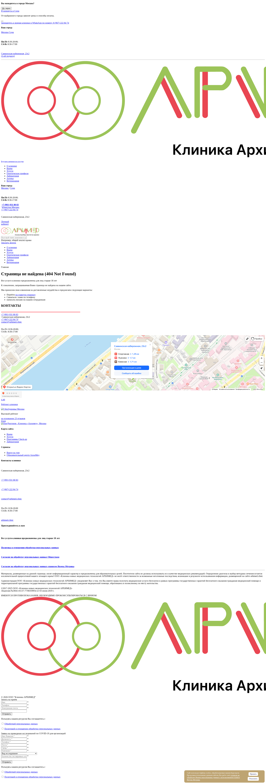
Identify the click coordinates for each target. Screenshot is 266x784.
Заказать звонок (8, 243)
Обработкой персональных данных (21, 724)
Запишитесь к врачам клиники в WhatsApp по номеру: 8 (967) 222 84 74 (35, 23)
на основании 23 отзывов (13, 418)
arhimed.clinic (7, 520)
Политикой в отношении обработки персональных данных (32, 729)
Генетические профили (18, 173)
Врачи (9, 168)
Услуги (10, 171)
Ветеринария (13, 181)
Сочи (11, 32)
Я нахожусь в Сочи (10, 11)
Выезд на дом (13, 452)
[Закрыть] (2, 21)
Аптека (10, 178)
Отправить (6, 714)
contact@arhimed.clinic (11, 322)
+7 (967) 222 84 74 (9, 319)
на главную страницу (25, 295)
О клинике (12, 166)
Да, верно (6, 8)
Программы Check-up (17, 439)
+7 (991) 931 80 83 (9, 480)
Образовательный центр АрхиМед (23, 455)
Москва (5, 32)
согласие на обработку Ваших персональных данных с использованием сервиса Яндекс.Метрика (213, 777)
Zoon (3, 421)
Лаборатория (13, 176)
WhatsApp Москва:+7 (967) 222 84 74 (10, 208)
